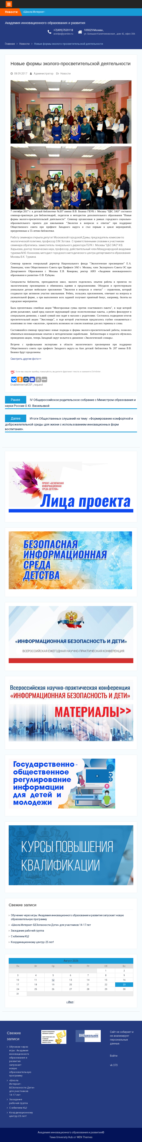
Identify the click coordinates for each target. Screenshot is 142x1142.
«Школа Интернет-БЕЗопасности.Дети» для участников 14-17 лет (51, 924)
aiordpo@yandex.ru (63, 34)
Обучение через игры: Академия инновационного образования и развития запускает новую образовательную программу (20, 1061)
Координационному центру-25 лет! (32, 942)
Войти (113, 1055)
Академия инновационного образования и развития (45, 23)
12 (53, 980)
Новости (65, 73)
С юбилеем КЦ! (20, 936)
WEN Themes (84, 1137)
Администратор (43, 73)
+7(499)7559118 (63, 30)
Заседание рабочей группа (27, 930)
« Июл (69, 1001)
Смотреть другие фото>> (26, 358)
